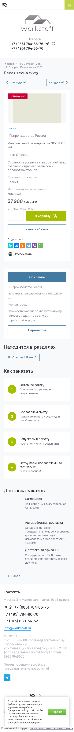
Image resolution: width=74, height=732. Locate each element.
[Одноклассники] (22, 245)
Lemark (12, 128)
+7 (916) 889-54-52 (21, 621)
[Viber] (34, 245)
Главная (9, 63)
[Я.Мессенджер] (10, 245)
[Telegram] (28, 245)
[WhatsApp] (40, 245)
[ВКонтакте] (16, 245)
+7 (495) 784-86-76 (27, 48)
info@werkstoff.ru (17, 628)
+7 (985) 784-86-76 (27, 43)
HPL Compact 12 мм (30, 63)
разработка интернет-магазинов (51, 728)
